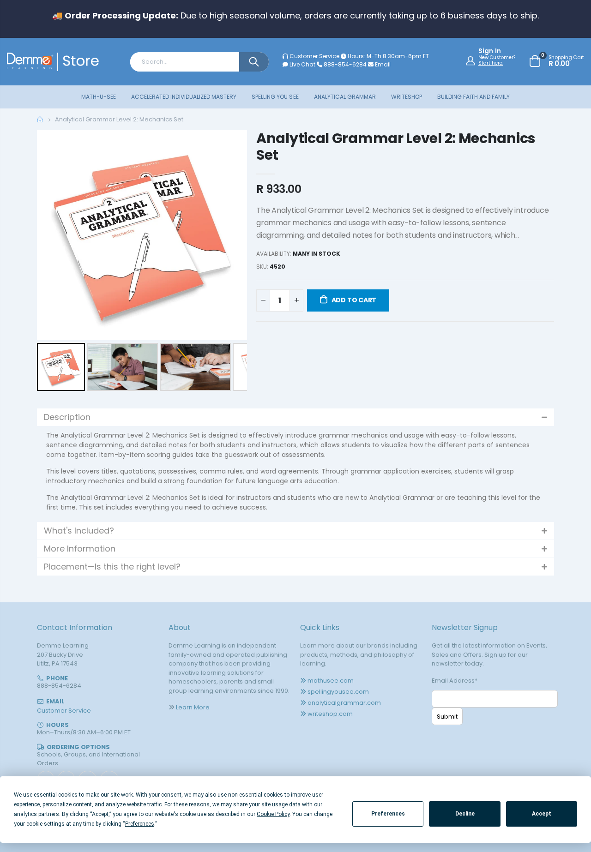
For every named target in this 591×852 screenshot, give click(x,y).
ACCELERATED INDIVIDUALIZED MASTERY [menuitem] (183, 97)
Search (254, 62)
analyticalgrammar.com (344, 702)
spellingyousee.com (338, 691)
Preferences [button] (139, 824)
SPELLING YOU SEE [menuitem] (275, 97)
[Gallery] (142, 262)
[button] (295, 417)
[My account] (471, 60)
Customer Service (314, 56)
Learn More (193, 707)
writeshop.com (330, 713)
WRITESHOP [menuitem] (406, 97)
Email (382, 64)
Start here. (490, 63)
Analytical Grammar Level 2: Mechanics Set (396, 146)
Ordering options (78, 747)
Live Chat (301, 64)
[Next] (233, 235)
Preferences (388, 813)
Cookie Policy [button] (273, 814)
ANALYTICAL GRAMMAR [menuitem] (345, 97)
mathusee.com (331, 680)
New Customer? (496, 57)
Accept (541, 813)
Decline (465, 813)
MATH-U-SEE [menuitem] (98, 97)
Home (40, 119)
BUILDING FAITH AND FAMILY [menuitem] (473, 97)
